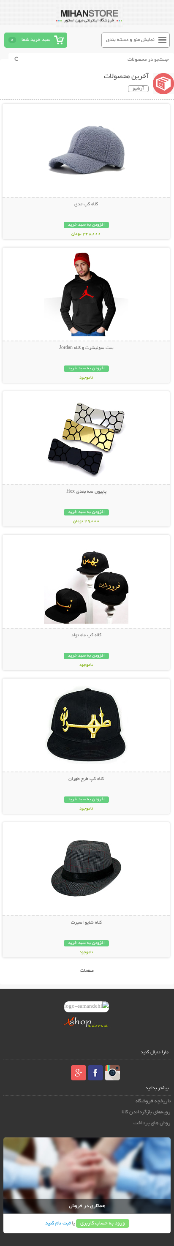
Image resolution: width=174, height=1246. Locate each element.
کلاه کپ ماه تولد (86, 635)
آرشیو (138, 88)
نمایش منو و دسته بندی (130, 40)
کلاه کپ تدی (86, 204)
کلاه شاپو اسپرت (86, 922)
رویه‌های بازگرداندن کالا (146, 1112)
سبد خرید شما (36, 40)
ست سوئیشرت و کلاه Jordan (86, 348)
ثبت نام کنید (58, 1223)
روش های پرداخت (152, 1123)
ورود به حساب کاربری (102, 1223)
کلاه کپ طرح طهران (86, 779)
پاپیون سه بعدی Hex (86, 491)
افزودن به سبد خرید (86, 225)
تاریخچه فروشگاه (153, 1101)
